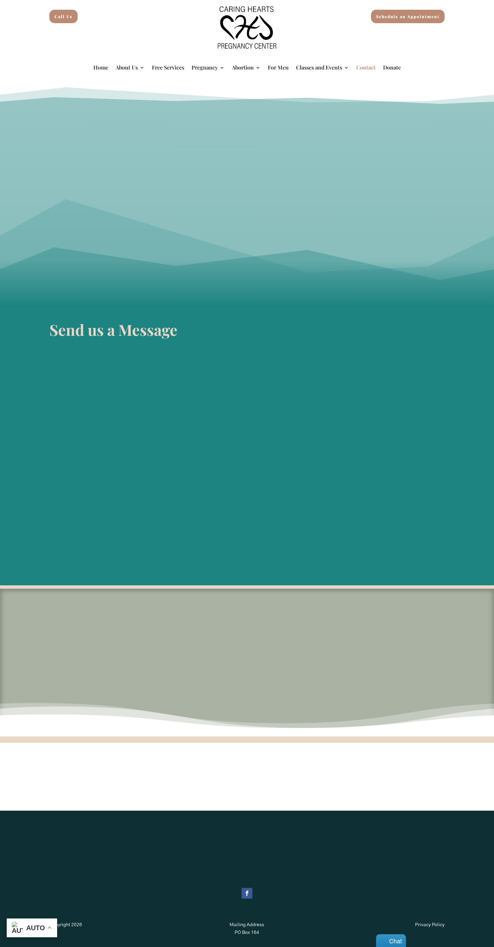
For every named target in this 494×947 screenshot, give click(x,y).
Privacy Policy (430, 924)
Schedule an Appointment (408, 16)
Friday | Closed (386, 286)
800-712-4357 (90, 263)
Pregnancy (205, 68)
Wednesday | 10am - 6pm (386, 267)
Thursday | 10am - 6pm (386, 277)
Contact (366, 68)
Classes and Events (319, 68)
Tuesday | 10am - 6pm (386, 258)
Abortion (243, 68)
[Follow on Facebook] (247, 893)
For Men (278, 68)
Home (100, 68)
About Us (127, 68)
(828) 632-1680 (89, 248)
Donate (392, 68)
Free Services (168, 68)
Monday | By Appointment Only (386, 248)
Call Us (63, 16)
